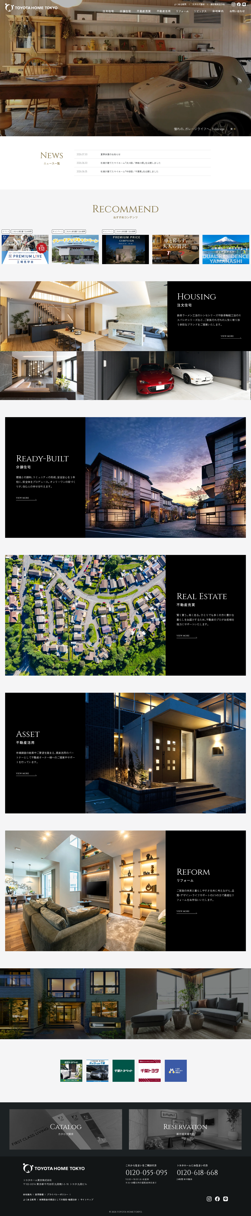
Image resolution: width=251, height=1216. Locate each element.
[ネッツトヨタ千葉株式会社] (97, 1080)
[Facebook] (239, 4)
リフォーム (182, 11)
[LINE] (244, 4)
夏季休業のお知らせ (111, 154)
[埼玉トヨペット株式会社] (71, 1080)
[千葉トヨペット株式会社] (124, 1080)
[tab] (231, 129)
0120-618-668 (197, 1172)
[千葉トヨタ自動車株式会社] (150, 1080)
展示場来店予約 (218, 4)
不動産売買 (144, 11)
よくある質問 (180, 4)
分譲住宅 (125, 11)
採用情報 (39, 1194)
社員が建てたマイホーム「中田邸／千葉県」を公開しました (129, 171)
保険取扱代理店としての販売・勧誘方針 (58, 1199)
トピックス (200, 11)
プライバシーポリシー (57, 1194)
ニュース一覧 (52, 163)
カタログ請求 (198, 4)
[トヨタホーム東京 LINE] (225, 1198)
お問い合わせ (237, 11)
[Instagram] (233, 4)
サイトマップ (86, 1199)
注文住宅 (108, 11)
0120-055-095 (146, 1172)
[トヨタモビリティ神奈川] (176, 1080)
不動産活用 (164, 11)
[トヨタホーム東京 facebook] (217, 1198)
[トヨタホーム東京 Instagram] (209, 1198)
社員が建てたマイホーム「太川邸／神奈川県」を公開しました (131, 162)
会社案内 (218, 11)
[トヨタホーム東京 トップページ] (31, 7)
